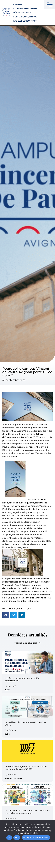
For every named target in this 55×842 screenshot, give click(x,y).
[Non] (50, 831)
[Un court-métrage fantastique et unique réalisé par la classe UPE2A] (27, 751)
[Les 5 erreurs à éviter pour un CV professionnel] (27, 662)
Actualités (10, 778)
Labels (17, 21)
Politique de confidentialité (36, 837)
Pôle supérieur (22, 13)
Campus (17, 4)
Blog (24, 21)
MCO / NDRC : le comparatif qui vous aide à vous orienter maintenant (27, 811)
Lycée (19, 778)
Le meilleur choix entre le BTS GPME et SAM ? (25, 723)
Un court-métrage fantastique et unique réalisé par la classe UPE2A (26, 767)
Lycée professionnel (25, 8)
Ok (9, 837)
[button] (5, 615)
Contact (32, 21)
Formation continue (25, 17)
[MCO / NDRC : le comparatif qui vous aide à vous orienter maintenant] (27, 795)
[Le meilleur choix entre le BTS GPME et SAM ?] (27, 707)
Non (17, 837)
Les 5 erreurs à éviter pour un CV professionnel (22, 679)
